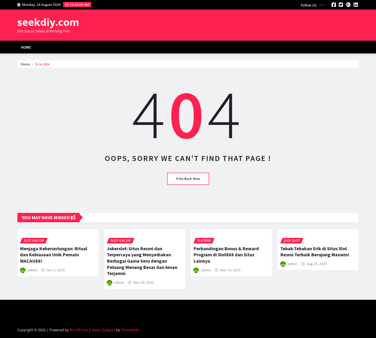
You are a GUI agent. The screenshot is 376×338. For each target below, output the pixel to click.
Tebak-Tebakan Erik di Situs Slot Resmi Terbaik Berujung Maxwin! (314, 251)
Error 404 (42, 64)
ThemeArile (130, 330)
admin (32, 270)
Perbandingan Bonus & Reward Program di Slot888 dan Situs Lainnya (226, 254)
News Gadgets (103, 330)
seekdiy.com (48, 22)
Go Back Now (189, 178)
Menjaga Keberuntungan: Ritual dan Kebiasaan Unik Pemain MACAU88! (53, 254)
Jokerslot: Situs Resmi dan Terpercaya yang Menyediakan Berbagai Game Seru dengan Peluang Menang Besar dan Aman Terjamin (142, 260)
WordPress (79, 330)
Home (26, 47)
